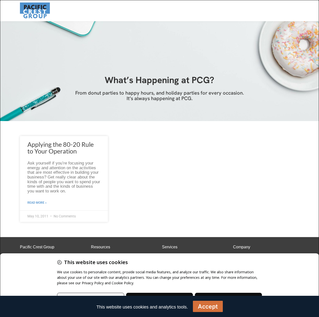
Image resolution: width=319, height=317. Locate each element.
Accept (208, 306)
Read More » (37, 202)
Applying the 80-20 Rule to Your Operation (60, 148)
